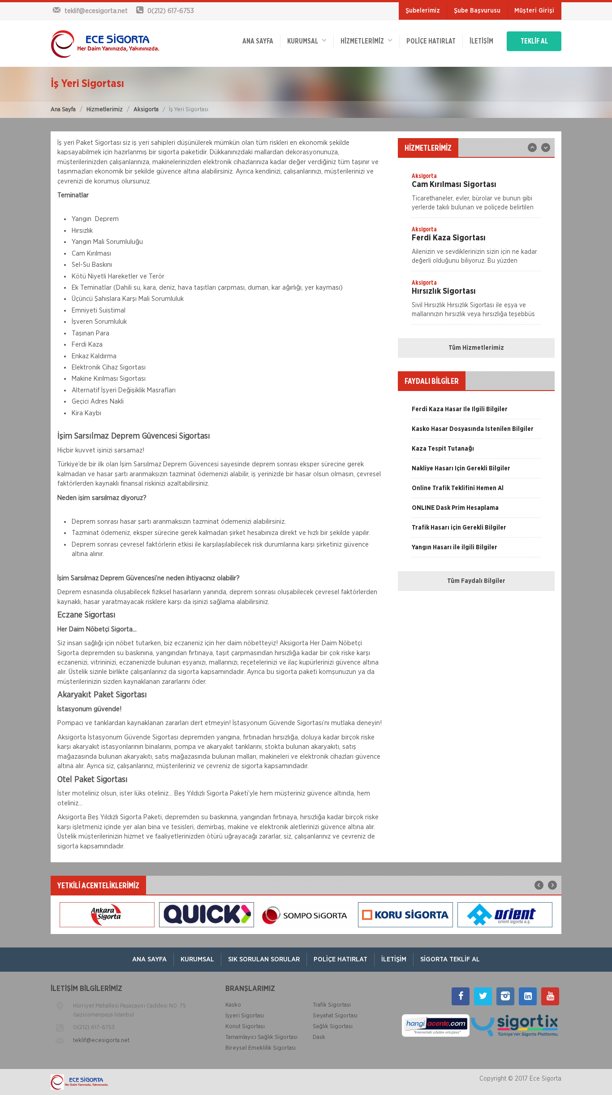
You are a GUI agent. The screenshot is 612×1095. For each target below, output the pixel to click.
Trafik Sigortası (332, 1005)
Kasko (233, 1005)
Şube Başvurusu (477, 11)
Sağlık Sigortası (333, 1027)
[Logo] (105, 43)
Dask (319, 1037)
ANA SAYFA (257, 41)
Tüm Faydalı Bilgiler (476, 581)
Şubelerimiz (422, 11)
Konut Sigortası (245, 1027)
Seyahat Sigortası (335, 1016)
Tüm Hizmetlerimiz (476, 348)
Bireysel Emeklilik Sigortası (260, 1048)
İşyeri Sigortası (244, 1016)
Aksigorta (146, 110)
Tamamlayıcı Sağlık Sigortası (261, 1037)
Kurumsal (304, 41)
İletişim (481, 41)
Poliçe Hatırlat (431, 41)
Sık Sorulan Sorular (264, 959)
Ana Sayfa (63, 110)
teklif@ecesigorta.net (101, 1040)
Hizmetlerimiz (104, 110)
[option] (476, 194)
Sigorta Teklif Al (450, 959)
